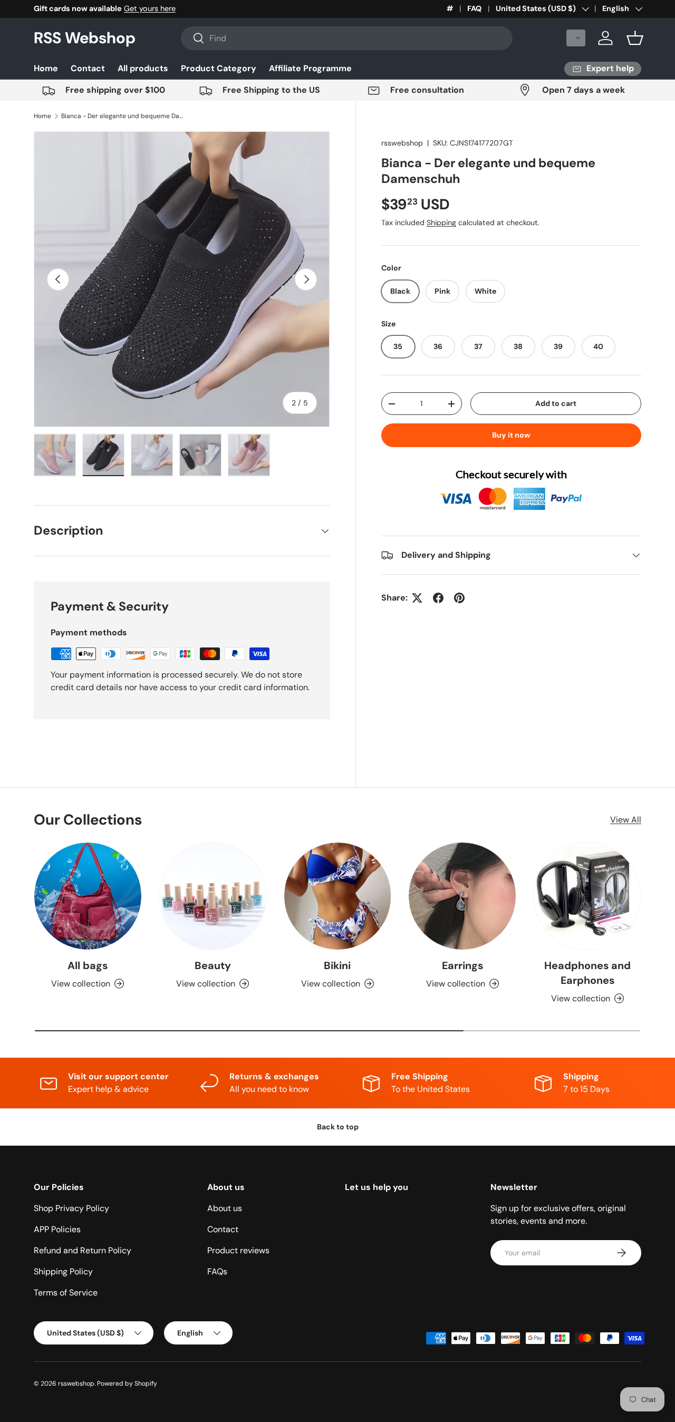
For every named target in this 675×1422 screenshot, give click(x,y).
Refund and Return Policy (82, 1250)
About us (224, 1208)
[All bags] (87, 896)
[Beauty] (212, 896)
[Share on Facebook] (438, 597)
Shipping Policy (63, 1271)
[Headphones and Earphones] (587, 896)
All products (143, 68)
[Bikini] (337, 896)
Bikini (337, 965)
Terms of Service (66, 1292)
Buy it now (511, 435)
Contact (88, 68)
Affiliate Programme (310, 68)
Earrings (462, 965)
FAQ (474, 8)
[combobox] (347, 38)
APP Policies (57, 1229)
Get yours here (150, 8)
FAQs (217, 1271)
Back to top (338, 1126)
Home (46, 68)
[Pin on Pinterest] (459, 597)
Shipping (441, 223)
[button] (575, 38)
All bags (88, 965)
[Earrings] (462, 896)
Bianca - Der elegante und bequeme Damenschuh (124, 116)
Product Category (218, 68)
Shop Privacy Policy (71, 1208)
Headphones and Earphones (587, 973)
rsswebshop (402, 143)
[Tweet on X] (417, 597)
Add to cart (555, 403)
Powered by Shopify (127, 1383)
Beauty (213, 965)
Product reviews (238, 1250)
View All (625, 819)
